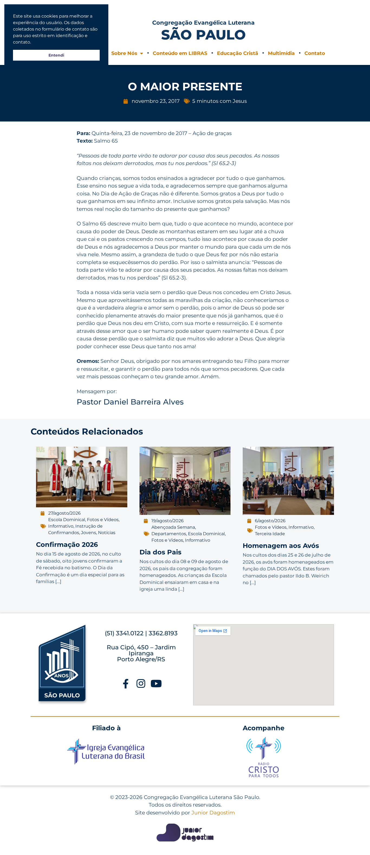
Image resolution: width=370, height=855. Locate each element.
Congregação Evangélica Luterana (203, 22)
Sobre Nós (124, 53)
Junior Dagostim (213, 813)
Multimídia (281, 53)
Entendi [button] (56, 55)
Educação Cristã (237, 53)
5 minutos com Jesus (219, 101)
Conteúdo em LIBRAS (180, 53)
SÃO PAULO (203, 35)
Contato (314, 53)
